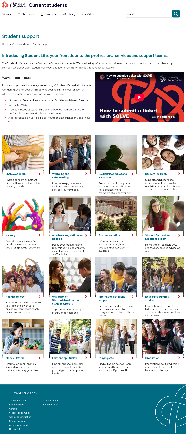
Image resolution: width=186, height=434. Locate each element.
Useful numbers (50, 400)
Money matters (16, 404)
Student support (17, 421)
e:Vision (89, 14)
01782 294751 (20, 104)
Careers (13, 408)
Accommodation (17, 400)
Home (5, 44)
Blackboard (28, 14)
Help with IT (14, 429)
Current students (48, 5)
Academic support (18, 425)
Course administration (20, 416)
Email (9, 14)
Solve (33, 117)
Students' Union (51, 404)
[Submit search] (176, 13)
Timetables (51, 14)
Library (71, 14)
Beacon (83, 100)
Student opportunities (20, 412)
